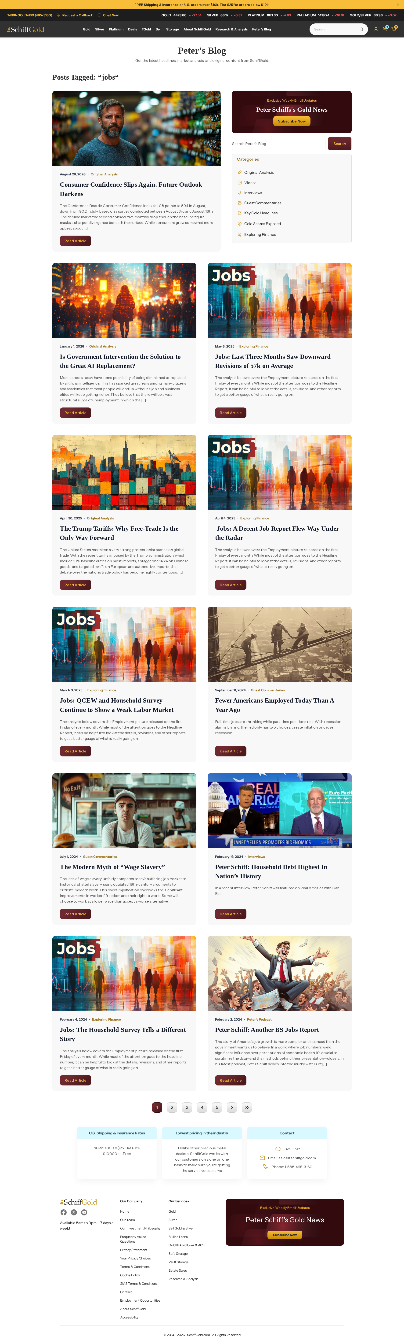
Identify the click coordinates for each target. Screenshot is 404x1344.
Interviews (253, 192)
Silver (224, 15)
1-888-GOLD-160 (29, 15)
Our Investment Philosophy (140, 1228)
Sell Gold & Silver (181, 1228)
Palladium (320, 15)
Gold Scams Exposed (262, 223)
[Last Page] (247, 1107)
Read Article (76, 240)
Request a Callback (77, 15)
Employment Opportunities (140, 1300)
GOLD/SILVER (373, 15)
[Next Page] (232, 1107)
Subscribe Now (292, 121)
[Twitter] (74, 1212)
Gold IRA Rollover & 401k (187, 1245)
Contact (126, 1292)
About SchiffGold (133, 1309)
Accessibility (129, 1317)
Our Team (127, 1220)
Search (340, 143)
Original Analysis (259, 172)
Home (124, 1211)
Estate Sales (178, 1270)
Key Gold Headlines (261, 213)
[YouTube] (84, 1212)
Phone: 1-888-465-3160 (291, 1166)
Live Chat (292, 1149)
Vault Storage (178, 1262)
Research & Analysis (183, 1279)
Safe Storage (178, 1253)
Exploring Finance (260, 234)
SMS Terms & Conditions (139, 1283)
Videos (250, 182)
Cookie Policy (130, 1275)
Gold (182, 15)
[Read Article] (136, 128)
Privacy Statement (133, 1250)
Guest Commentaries (262, 202)
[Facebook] (63, 1212)
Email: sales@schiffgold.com (292, 1157)
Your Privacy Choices (135, 1258)
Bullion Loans (178, 1237)
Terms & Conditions (135, 1267)
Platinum (269, 15)
